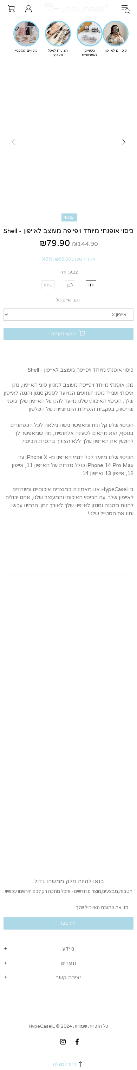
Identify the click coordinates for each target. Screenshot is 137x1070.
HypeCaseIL (78, 8)
